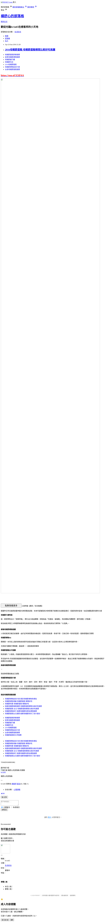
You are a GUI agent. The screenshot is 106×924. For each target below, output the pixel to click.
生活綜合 (17, 32)
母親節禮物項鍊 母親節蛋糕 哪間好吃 (18, 701)
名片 (6, 41)
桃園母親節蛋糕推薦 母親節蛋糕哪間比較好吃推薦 (23, 706)
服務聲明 (72, 895)
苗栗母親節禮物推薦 (12, 57)
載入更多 (4, 797)
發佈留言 (4, 810)
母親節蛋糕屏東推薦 (12, 54)
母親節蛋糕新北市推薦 (13, 735)
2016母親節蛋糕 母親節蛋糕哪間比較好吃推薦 (30, 49)
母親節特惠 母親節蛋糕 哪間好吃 (17, 704)
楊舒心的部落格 (12, 16)
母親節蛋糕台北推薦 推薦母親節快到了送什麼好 (22, 713)
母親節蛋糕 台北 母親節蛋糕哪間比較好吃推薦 (22, 709)
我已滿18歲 (5, 920)
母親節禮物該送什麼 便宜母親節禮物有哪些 (21, 699)
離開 (12, 920)
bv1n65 (3, 772)
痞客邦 (14, 784)
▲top (3, 793)
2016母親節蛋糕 (11, 64)
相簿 (6, 36)
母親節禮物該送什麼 (12, 67)
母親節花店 (9, 62)
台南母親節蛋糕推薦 (12, 69)
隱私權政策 (64, 895)
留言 (18, 784)
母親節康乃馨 (10, 59)
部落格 (7, 38)
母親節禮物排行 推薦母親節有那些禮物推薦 (21, 711)
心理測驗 (17, 789)
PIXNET (37, 895)
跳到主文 (4, 22)
